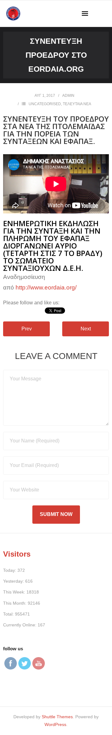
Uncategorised (45, 104)
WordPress (55, 724)
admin (68, 95)
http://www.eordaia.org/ (46, 287)
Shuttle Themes (57, 716)
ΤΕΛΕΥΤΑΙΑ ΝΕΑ (77, 104)
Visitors (16, 554)
